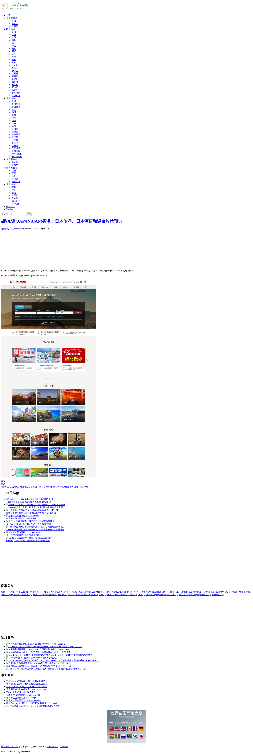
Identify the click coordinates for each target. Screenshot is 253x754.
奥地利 (15, 79)
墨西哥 (15, 26)
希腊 (14, 59)
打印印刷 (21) (124, 594)
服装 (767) (5, 592)
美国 (14, 21)
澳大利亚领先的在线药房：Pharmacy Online (26, 689)
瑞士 (14, 43)
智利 (14, 173)
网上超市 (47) (52, 594)
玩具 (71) (8, 594)
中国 (14, 101)
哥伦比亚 (16, 181)
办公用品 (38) (85, 594)
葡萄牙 (15, 76)
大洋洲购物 (11, 159)
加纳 (14, 193)
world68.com (52, 746)
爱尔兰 (15, 71)
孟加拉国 (16, 151)
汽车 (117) (211, 592)
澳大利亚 (16, 162)
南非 (14, 187)
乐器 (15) (163, 594)
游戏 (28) (103, 594)
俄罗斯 (15, 82)
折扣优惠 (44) (64, 594)
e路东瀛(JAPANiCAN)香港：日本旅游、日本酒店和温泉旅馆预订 (61, 221)
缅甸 (14, 126)
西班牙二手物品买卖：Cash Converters (23, 700)
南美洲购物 (11, 168)
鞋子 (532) (41, 592)
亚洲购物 (10, 98)
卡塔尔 (15, 143)
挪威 (14, 51)
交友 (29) (95, 594)
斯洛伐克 (16, 93)
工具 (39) (74, 594)
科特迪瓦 (16, 204)
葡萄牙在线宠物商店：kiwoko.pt (21, 698)
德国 (14, 37)
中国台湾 (16, 107)
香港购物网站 (7, 229)
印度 (14, 118)
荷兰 (14, 46)
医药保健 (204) (114, 592)
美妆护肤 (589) (30, 592)
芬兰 (14, 54)
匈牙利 (15, 84)
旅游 (3, 484)
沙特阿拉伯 (17, 154)
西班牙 (15, 68)
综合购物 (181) (127, 592)
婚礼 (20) (134, 594)
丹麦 (14, 48)
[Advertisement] (80, 248)
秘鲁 (14, 176)
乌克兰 (15, 90)
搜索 (28, 214)
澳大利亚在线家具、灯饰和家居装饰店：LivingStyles (25, 487)
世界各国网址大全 (9, 746)
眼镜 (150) (161, 592)
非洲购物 (10, 184)
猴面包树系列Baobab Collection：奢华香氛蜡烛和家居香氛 (33, 706)
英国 (14, 32)
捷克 (14, 62)
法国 (14, 35)
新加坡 (15, 129)
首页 (8, 15)
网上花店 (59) (39, 594)
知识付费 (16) (152, 594)
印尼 (14, 120)
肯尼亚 (15, 195)
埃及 (14, 190)
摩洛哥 (15, 198)
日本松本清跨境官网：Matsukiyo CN (23, 695)
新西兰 (15, 165)
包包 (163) (138, 592)
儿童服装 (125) (186, 592)
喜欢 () (5, 481)
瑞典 (14, 40)
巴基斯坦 (16, 148)
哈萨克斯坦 (17, 156)
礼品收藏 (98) (235, 592)
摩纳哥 (15, 87)
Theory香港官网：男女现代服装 (21, 692)
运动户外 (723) (17, 592)
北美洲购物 (11, 18)
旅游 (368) (77, 592)
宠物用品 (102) (222, 592)
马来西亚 (16, 134)
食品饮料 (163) (150, 592)
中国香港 (16, 104)
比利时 (15, 73)
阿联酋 (15, 140)
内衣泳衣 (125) (172, 592)
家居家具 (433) (53, 592)
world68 (17, 229)
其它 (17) (142, 594)
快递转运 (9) (217, 594)
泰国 (14, 115)
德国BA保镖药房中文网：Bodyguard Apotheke (27, 684)
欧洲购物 (10, 29)
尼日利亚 (16, 201)
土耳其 (15, 137)
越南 (14, 123)
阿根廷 (15, 179)
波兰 (14, 57)
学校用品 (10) (206, 594)
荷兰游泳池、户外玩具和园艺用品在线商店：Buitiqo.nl (31, 703)
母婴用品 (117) (199, 592)
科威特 (15, 145)
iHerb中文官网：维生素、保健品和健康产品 (26, 686)
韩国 (14, 112)
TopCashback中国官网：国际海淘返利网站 (25, 681)
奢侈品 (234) (101, 592)
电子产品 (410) (66, 592)
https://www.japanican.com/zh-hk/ (33, 275)
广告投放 (64, 746)
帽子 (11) (196, 594)
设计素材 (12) (185, 594)
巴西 (14, 170)
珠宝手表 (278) (89, 592)
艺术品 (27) (112, 594)
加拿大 (15, 23)
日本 (14, 109)
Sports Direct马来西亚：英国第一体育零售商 (70, 487)
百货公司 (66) (27, 594)
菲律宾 (15, 132)
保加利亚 (16, 96)
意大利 (15, 65)
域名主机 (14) (173, 594)
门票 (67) (17, 594)
